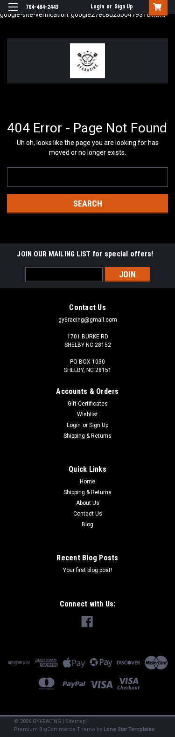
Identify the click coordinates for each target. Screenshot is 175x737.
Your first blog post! (87, 570)
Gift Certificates (88, 403)
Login (97, 6)
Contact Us (87, 513)
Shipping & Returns (87, 436)
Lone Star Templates (129, 729)
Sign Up (123, 6)
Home (87, 481)
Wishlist (87, 414)
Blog (87, 524)
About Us (87, 503)
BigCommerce (57, 729)
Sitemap (75, 721)
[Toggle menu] (13, 13)
